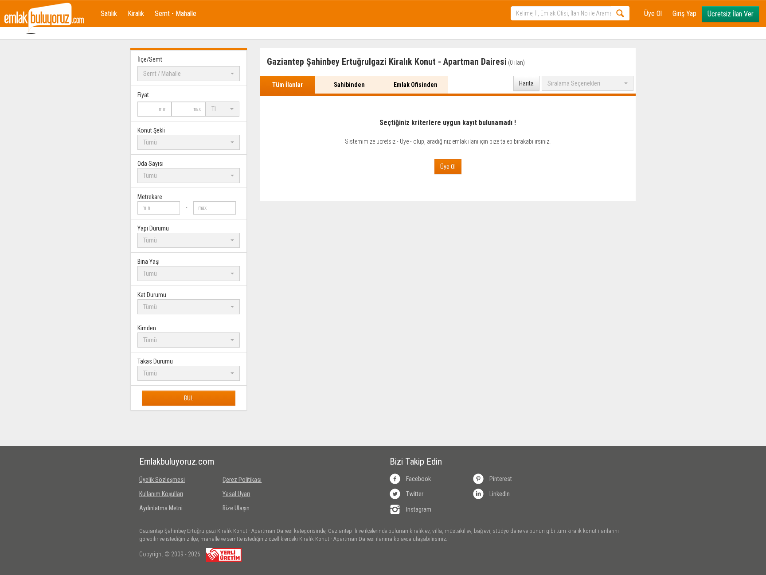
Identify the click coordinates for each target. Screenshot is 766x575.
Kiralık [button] (136, 13)
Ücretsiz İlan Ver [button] (730, 14)
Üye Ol (653, 13)
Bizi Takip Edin (416, 461)
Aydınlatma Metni (161, 508)
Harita (526, 83)
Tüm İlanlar (287, 84)
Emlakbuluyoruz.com (174, 461)
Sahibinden (349, 84)
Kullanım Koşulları (161, 493)
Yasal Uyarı (236, 493)
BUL (188, 398)
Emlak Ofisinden (416, 84)
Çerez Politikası (242, 479)
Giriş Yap (684, 13)
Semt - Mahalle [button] (175, 13)
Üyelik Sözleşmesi (162, 479)
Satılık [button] (109, 13)
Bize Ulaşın (236, 508)
